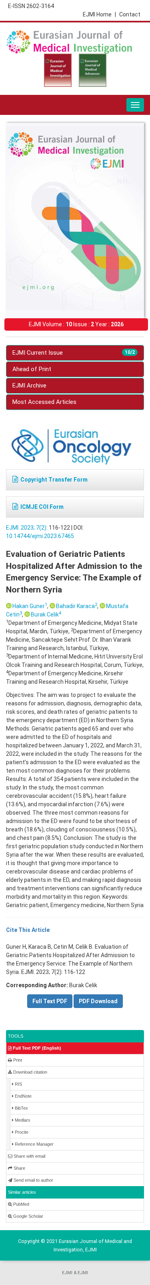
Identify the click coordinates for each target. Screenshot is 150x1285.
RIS (18, 1084)
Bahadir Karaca (76, 606)
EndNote (23, 1096)
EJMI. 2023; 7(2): (27, 527)
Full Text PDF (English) (36, 1048)
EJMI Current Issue (73, 352)
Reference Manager (34, 1144)
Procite (21, 1132)
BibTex (21, 1108)
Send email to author (32, 1180)
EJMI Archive (29, 385)
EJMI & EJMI (75, 1272)
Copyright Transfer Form (54, 479)
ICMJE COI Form (42, 507)
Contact (129, 14)
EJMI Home (99, 14)
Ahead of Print (31, 369)
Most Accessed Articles (44, 402)
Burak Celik (46, 614)
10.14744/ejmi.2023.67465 (40, 536)
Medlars (22, 1120)
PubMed (20, 1204)
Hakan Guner (29, 606)
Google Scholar (27, 1216)
